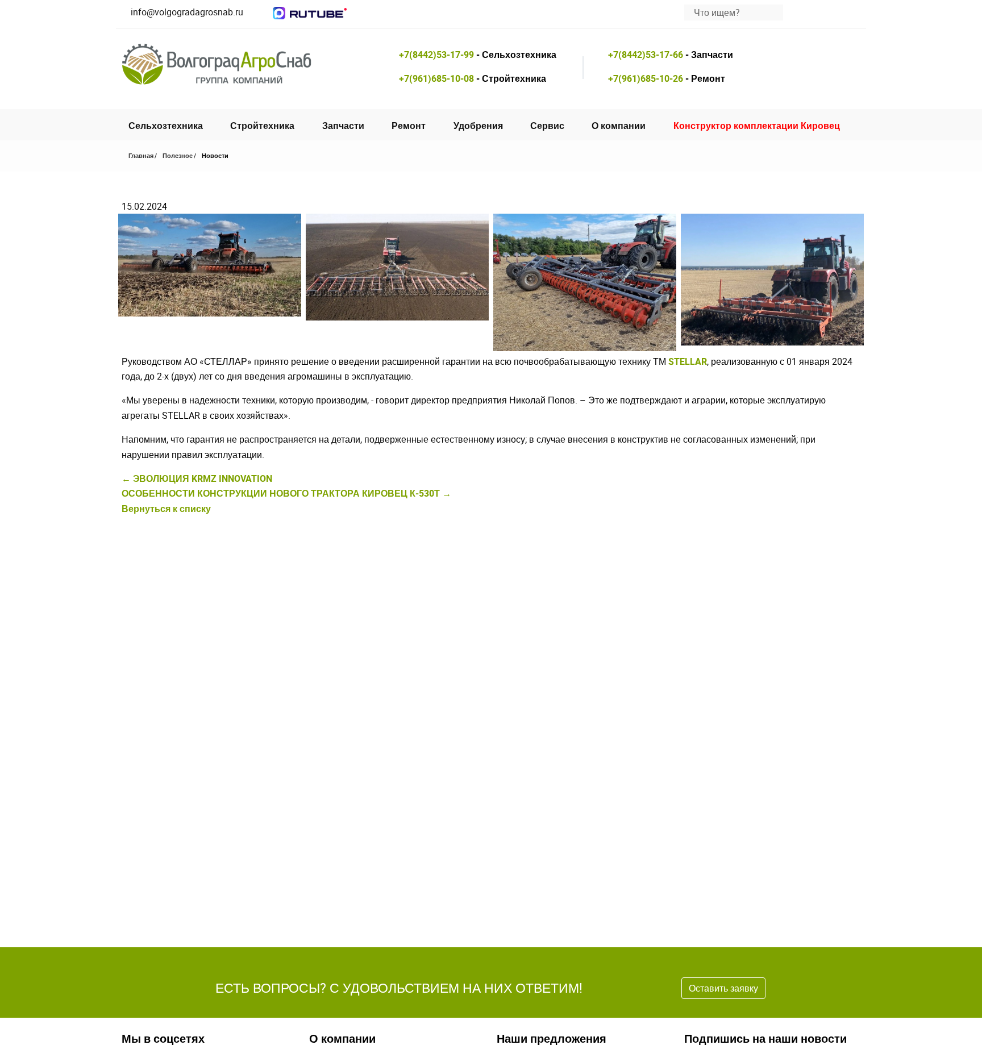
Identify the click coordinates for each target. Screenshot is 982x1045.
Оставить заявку (723, 988)
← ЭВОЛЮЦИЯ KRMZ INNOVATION (197, 478)
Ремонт (409, 125)
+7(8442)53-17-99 (436, 54)
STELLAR (687, 361)
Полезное (178, 155)
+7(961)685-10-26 (645, 78)
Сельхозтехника (165, 125)
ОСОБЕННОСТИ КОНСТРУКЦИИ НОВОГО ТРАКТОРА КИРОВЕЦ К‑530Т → (286, 493)
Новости (215, 155)
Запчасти (343, 125)
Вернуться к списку (166, 508)
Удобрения (478, 125)
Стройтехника (262, 125)
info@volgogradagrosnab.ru (187, 12)
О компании (619, 125)
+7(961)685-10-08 (436, 78)
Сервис (547, 125)
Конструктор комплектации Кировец (756, 125)
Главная (140, 155)
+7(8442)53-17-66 (645, 54)
